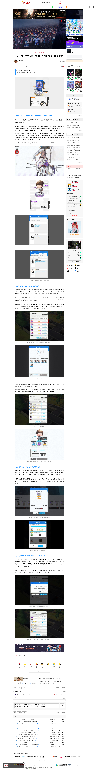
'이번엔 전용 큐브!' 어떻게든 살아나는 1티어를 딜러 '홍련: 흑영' (50, 681)
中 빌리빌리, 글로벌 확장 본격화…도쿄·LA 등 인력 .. (26, 734)
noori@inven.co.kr (22, 62)
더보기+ (80, 46)
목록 (15, 687)
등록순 (20, 691)
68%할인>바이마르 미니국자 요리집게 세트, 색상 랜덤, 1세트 (75, 168)
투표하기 (74, 215)
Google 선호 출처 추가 (18, 66)
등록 (62, 705)
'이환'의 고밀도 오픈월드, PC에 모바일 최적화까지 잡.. (27, 721)
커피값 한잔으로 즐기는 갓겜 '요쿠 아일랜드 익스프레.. (27, 719)
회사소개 (26, 760)
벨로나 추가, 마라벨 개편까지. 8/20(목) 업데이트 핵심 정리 (49, 678)
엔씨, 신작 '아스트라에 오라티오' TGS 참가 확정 (25, 742)
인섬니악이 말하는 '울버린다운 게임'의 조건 (25, 740)
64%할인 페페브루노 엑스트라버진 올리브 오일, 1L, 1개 (75, 170)
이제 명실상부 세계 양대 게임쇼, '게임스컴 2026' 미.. (26, 736)
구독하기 (18, 683)
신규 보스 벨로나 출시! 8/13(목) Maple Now (46, 683)
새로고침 (64, 691)
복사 (30, 66)
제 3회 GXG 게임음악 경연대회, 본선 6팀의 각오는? (26, 725)
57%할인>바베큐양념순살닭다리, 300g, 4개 (75, 175)
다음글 (19, 687)
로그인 (85, 7)
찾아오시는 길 (64, 760)
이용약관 (35, 760)
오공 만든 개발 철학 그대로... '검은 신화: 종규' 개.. (26, 738)
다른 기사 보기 (25, 683)
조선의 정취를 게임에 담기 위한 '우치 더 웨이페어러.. (26, 723)
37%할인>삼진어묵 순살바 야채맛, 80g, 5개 (75, 177)
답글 (64, 698)
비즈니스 (30, 760)
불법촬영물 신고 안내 (56, 760)
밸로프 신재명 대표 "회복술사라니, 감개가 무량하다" (27, 744)
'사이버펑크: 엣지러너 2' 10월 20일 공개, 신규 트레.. (26, 746)
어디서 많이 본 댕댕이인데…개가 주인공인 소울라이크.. (27, 730)
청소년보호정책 (48, 760)
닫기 (24, 763)
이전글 (24, 687)
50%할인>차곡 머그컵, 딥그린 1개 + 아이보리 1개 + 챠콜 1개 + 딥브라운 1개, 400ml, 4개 (75, 173)
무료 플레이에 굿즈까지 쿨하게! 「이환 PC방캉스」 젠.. (27, 728)
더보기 (77, 261)
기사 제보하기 (34, 683)
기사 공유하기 (39, 671)
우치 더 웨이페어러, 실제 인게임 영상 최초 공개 (25, 732)
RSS (26, 66)
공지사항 (69, 760)
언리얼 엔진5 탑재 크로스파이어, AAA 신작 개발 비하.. (27, 748)
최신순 (23, 691)
